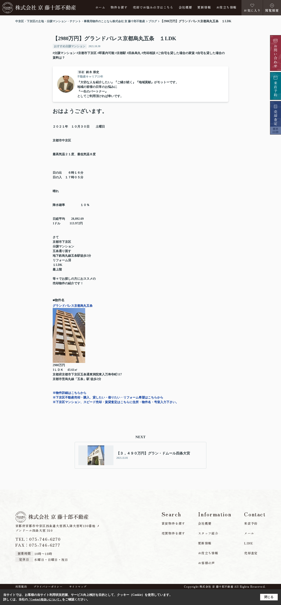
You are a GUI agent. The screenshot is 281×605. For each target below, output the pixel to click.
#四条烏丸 (134, 53)
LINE (248, 543)
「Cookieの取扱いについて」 (45, 599)
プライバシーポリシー (48, 586)
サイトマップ (77, 586)
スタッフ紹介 (208, 533)
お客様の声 (206, 563)
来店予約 (251, 523)
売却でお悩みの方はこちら (153, 7)
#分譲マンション (64, 53)
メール (249, 533)
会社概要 (185, 7)
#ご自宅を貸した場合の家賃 (175, 53)
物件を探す (119, 7)
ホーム (100, 7)
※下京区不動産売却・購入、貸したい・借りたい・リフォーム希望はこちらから (108, 397)
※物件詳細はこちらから (69, 392)
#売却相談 (148, 53)
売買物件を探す (173, 533)
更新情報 (204, 7)
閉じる (269, 597)
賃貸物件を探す (173, 523)
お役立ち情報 (226, 7)
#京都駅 (120, 53)
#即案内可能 (105, 53)
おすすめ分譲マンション (69, 46)
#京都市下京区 (87, 53)
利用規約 (21, 586)
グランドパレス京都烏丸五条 (73, 305)
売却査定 (251, 553)
